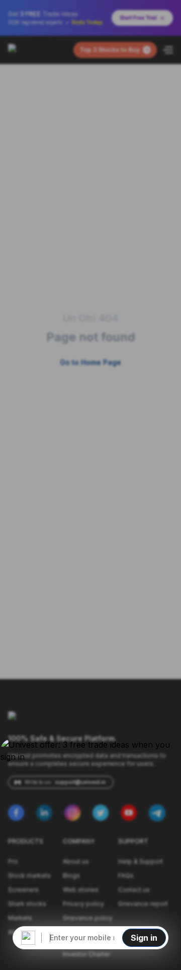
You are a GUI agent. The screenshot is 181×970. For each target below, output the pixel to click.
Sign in (144, 938)
